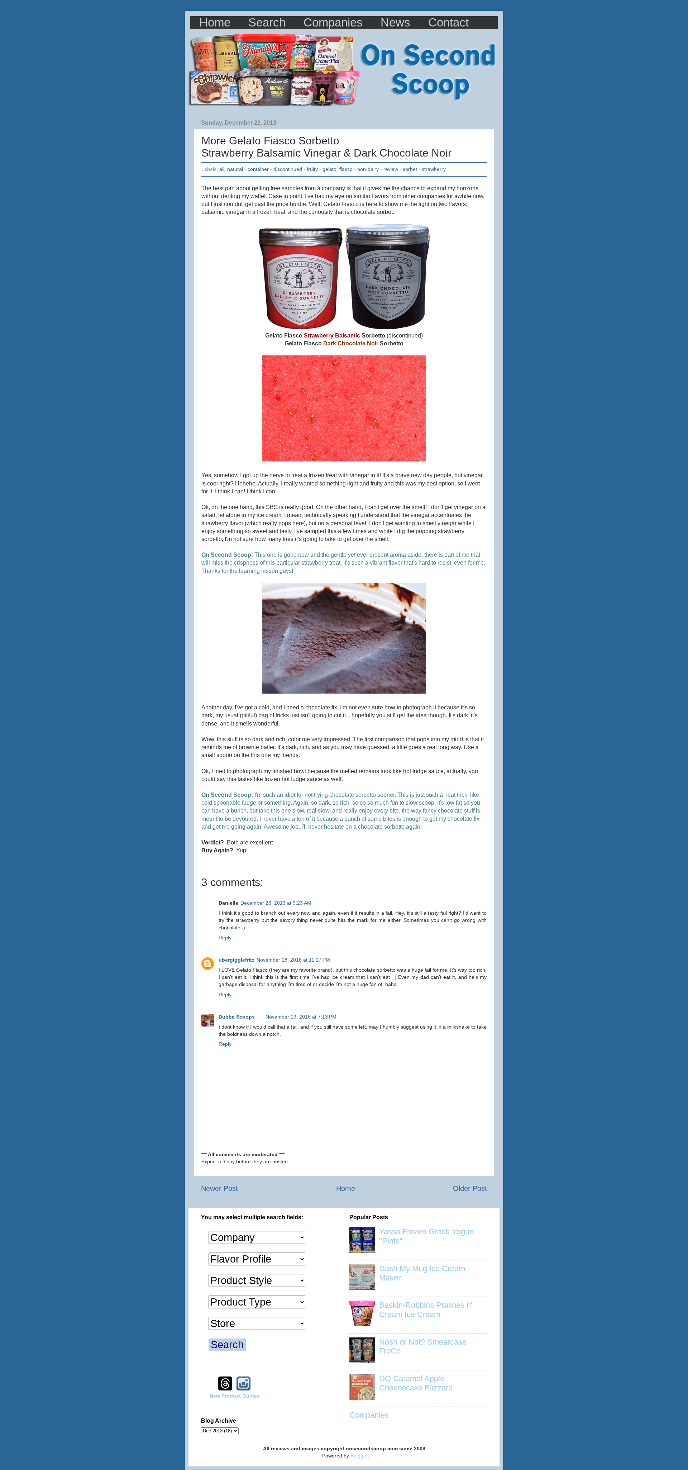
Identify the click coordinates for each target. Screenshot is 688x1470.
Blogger (359, 1456)
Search (267, 22)
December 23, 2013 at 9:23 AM (275, 903)
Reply (225, 937)
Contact (448, 22)
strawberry (434, 169)
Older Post (470, 1188)
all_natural (231, 169)
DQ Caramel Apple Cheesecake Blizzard (416, 1383)
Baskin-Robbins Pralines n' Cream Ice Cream (425, 1310)
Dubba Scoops (237, 1017)
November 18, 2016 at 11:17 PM (293, 960)
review (390, 169)
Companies (333, 22)
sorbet (410, 169)
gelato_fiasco (337, 169)
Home (214, 22)
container (258, 169)
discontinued (287, 169)
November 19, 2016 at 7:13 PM (301, 1017)
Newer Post (219, 1188)
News (395, 22)
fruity (312, 169)
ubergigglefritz (236, 960)
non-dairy (368, 169)
